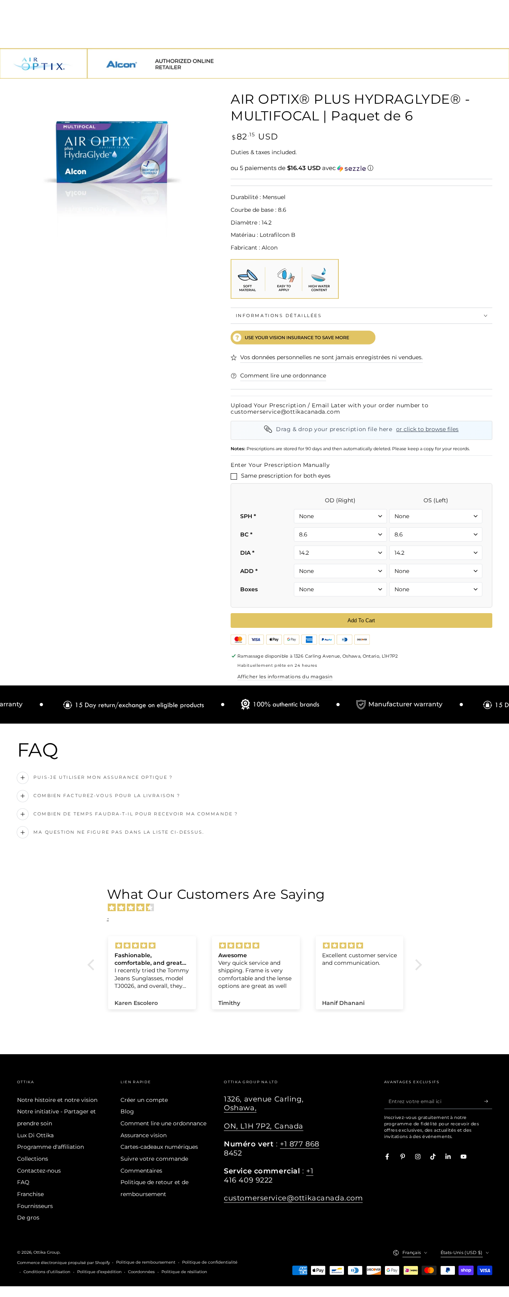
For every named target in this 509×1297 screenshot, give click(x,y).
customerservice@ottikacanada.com (293, 1198)
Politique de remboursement (145, 1262)
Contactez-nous (39, 1170)
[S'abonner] (488, 1101)
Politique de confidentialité (209, 1262)
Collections (32, 1159)
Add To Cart (361, 620)
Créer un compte (144, 1100)
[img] (258, 907)
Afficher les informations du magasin (284, 676)
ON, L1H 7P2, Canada (263, 1126)
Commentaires (141, 1170)
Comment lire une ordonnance (163, 1123)
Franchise (30, 1194)
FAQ (23, 1182)
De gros (28, 1217)
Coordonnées (141, 1271)
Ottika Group (46, 1252)
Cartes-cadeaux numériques (159, 1147)
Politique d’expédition (99, 1271)
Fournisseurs (35, 1206)
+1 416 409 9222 (268, 1175)
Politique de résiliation (184, 1271)
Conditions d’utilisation (46, 1271)
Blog (127, 1111)
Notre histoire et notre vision (57, 1100)
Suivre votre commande (154, 1159)
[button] (361, 168)
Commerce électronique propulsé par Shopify (63, 1262)
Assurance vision (143, 1135)
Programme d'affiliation (50, 1147)
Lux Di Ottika (35, 1135)
